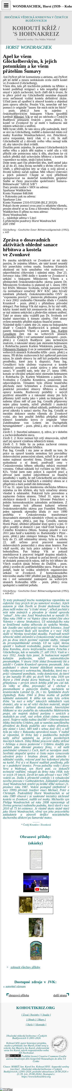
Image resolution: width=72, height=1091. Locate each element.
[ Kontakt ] (40, 1024)
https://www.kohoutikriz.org (36, 1076)
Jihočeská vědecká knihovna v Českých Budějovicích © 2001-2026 (26, 1037)
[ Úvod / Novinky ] (31, 1014)
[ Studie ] (46, 1014)
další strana (60, 995)
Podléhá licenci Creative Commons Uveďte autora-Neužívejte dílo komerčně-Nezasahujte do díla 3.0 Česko (36, 1059)
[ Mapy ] (41, 1019)
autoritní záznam (16, 986)
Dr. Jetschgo (54, 576)
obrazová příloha (19, 995)
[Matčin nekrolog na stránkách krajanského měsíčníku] (36, 859)
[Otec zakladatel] (36, 905)
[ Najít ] (30, 1024)
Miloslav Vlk (22, 116)
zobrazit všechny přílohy (25, 967)
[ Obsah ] (31, 1019)
